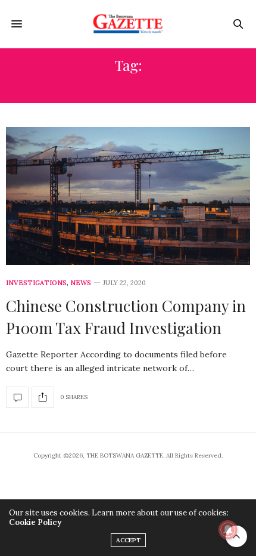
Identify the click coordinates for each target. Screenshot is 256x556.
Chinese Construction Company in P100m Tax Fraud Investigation (126, 316)
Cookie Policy (35, 522)
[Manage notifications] (228, 529)
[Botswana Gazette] (128, 24)
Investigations (36, 283)
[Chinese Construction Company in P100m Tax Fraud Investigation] (128, 196)
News (80, 283)
